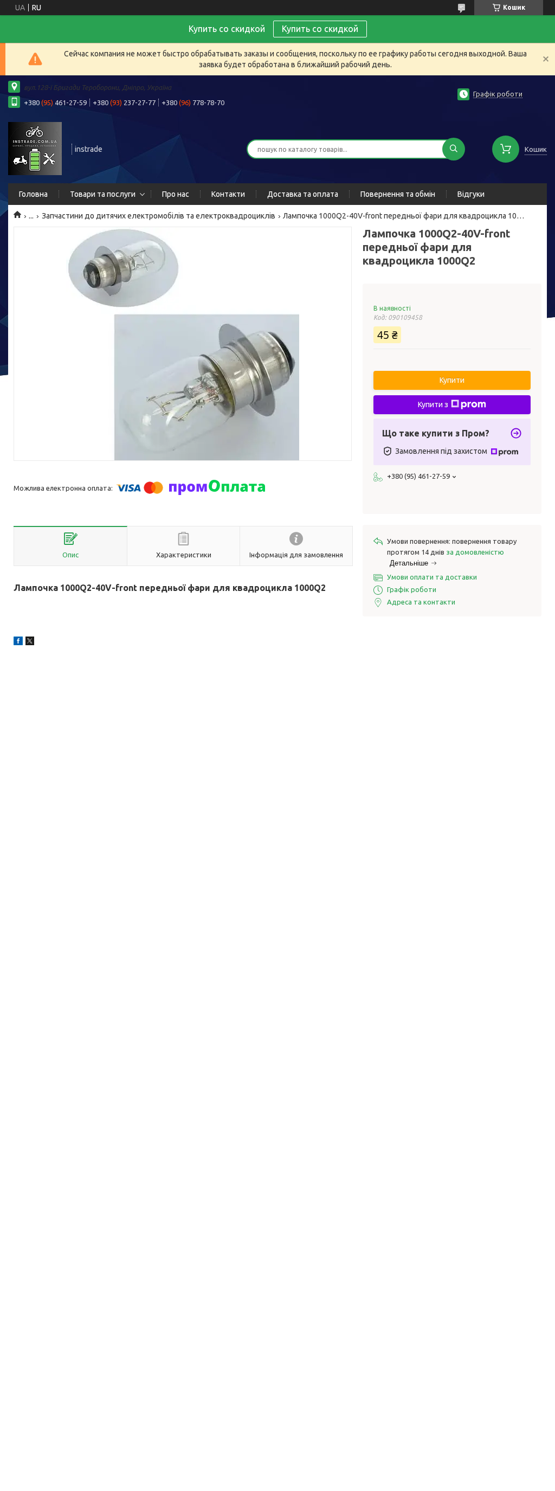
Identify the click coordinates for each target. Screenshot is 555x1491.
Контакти (228, 194)
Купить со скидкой (320, 29)
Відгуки (471, 194)
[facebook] (18, 642)
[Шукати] (453, 149)
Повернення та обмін (397, 194)
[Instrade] (35, 148)
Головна (33, 194)
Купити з (433, 404)
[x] (29, 642)
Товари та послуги (102, 194)
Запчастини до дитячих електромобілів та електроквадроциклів (158, 215)
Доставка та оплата (302, 194)
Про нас (175, 194)
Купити (452, 380)
